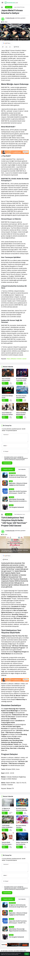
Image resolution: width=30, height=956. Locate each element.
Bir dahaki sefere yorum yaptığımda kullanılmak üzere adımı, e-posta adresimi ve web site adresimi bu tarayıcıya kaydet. (16, 458)
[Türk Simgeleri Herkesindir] (15, 507)
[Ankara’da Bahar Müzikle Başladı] (22, 411)
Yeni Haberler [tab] (22, 469)
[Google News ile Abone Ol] (6, 43)
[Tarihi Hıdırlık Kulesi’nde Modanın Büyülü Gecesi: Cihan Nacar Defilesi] (8, 823)
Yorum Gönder (7, 463)
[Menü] (2, 2)
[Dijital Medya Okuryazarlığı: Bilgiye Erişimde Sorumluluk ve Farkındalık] (15, 499)
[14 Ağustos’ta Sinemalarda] (8, 806)
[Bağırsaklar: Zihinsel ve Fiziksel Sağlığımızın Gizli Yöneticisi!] (15, 483)
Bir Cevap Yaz (7, 425)
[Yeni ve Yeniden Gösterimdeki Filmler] (8, 377)
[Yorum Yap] (2, 46)
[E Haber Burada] (11, 2)
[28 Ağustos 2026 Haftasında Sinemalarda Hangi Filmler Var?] (15, 475)
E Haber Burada (10, 18)
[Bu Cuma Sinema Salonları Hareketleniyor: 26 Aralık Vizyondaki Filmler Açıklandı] (22, 823)
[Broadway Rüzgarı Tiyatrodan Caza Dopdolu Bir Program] (22, 377)
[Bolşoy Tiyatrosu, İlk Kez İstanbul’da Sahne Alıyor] (22, 840)
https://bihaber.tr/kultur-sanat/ (16, 358)
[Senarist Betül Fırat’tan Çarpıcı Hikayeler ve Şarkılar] (8, 840)
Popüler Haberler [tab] (8, 469)
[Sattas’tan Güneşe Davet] (8, 394)
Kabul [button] (26, 954)
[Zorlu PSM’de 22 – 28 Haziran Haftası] (8, 411)
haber (24, 950)
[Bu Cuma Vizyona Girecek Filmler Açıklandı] (22, 394)
